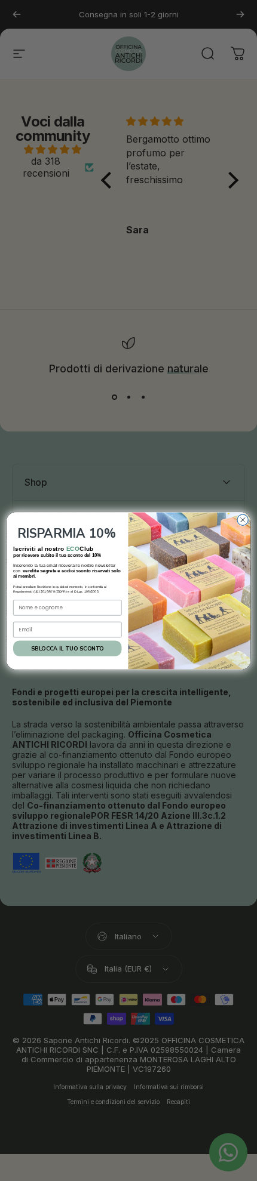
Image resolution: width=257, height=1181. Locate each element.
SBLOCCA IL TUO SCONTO (67, 648)
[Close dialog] (242, 519)
